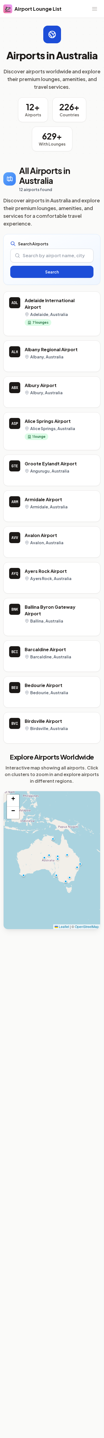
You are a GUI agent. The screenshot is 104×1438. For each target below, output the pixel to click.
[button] (56, 875)
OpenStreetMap (87, 926)
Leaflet (63, 926)
